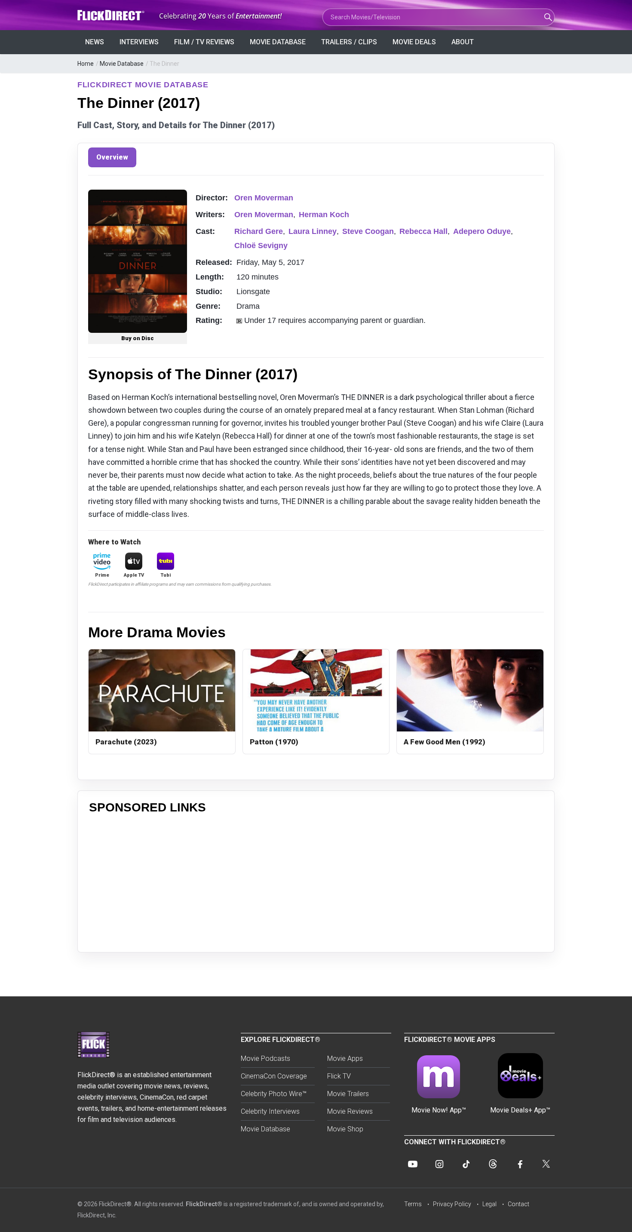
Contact (518, 1204)
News (94, 42)
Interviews (139, 42)
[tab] (112, 157)
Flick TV (339, 1076)
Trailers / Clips (349, 42)
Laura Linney (312, 231)
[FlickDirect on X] (546, 1164)
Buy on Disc (137, 338)
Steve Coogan (368, 231)
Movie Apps (345, 1058)
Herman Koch (324, 214)
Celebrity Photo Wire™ (274, 1094)
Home (85, 63)
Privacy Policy (452, 1204)
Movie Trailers (348, 1094)
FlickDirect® (204, 1204)
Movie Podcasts (265, 1058)
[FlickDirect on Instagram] (439, 1164)
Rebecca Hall (423, 231)
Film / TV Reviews (204, 42)
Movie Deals (414, 42)
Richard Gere (258, 231)
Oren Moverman (263, 198)
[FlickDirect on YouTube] (412, 1164)
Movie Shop (345, 1129)
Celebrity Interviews (270, 1111)
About (462, 42)
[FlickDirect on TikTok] (466, 1164)
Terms (413, 1204)
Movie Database (278, 42)
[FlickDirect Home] (111, 15)
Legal (489, 1204)
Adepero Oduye (482, 231)
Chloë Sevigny (261, 245)
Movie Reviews (350, 1111)
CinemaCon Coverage (274, 1076)
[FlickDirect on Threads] (492, 1164)
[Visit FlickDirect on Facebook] (519, 1164)
